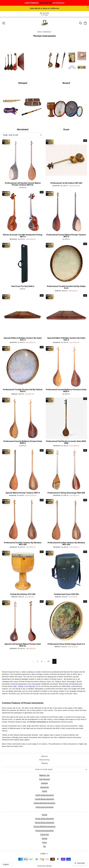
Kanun (44, 842)
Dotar (64, 681)
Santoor (43, 681)
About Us (44, 756)
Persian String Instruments (44, 818)
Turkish (44, 791)
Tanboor (58, 681)
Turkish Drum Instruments (45, 807)
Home (39, 32)
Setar (49, 681)
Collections (47, 32)
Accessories (44, 787)
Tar (53, 681)
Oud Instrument (44, 779)
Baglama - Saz (44, 775)
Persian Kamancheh (19, 684)
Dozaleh (75, 684)
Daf (15, 686)
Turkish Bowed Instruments (44, 799)
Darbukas (44, 783)
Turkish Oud (44, 834)
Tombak (20, 686)
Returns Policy (44, 760)
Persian (44, 814)
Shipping (44, 763)
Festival (44, 838)
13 (48, 661)
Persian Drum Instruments (44, 830)
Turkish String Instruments (44, 795)
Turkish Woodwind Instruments (44, 803)
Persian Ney (63, 684)
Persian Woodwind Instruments (44, 826)
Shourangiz (71, 681)
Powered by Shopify (45, 866)
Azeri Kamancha (34, 684)
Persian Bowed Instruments (44, 822)
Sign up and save (43, 769)
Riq (44, 846)
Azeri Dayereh (29, 686)
